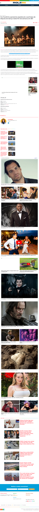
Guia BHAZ (3, 15)
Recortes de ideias (29, 493)
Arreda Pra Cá (6, 495)
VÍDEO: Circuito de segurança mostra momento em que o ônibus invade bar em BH (4, 148)
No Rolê (19, 5)
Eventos (6, 5)
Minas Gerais (8, 495)
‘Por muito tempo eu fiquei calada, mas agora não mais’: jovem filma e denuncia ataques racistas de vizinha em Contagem (27, 476)
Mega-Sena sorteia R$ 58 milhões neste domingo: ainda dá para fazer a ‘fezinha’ (26, 454)
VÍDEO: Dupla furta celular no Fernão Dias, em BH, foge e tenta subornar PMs (27, 443)
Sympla (30, 55)
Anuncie (32, 5)
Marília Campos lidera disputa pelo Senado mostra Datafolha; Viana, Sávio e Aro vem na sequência (26, 433)
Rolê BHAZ (4, 495)
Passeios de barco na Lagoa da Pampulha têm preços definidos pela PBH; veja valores (4, 142)
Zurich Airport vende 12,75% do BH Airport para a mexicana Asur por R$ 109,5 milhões (27, 464)
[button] (33, 22)
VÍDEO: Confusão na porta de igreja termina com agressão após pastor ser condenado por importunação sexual (4, 154)
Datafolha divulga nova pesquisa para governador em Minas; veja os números (4, 137)
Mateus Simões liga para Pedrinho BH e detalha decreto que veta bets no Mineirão (26, 422)
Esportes (14, 493)
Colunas (14, 497)
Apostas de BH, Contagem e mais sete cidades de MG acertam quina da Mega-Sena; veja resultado (4, 133)
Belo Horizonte (3, 49)
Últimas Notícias (1, 495)
